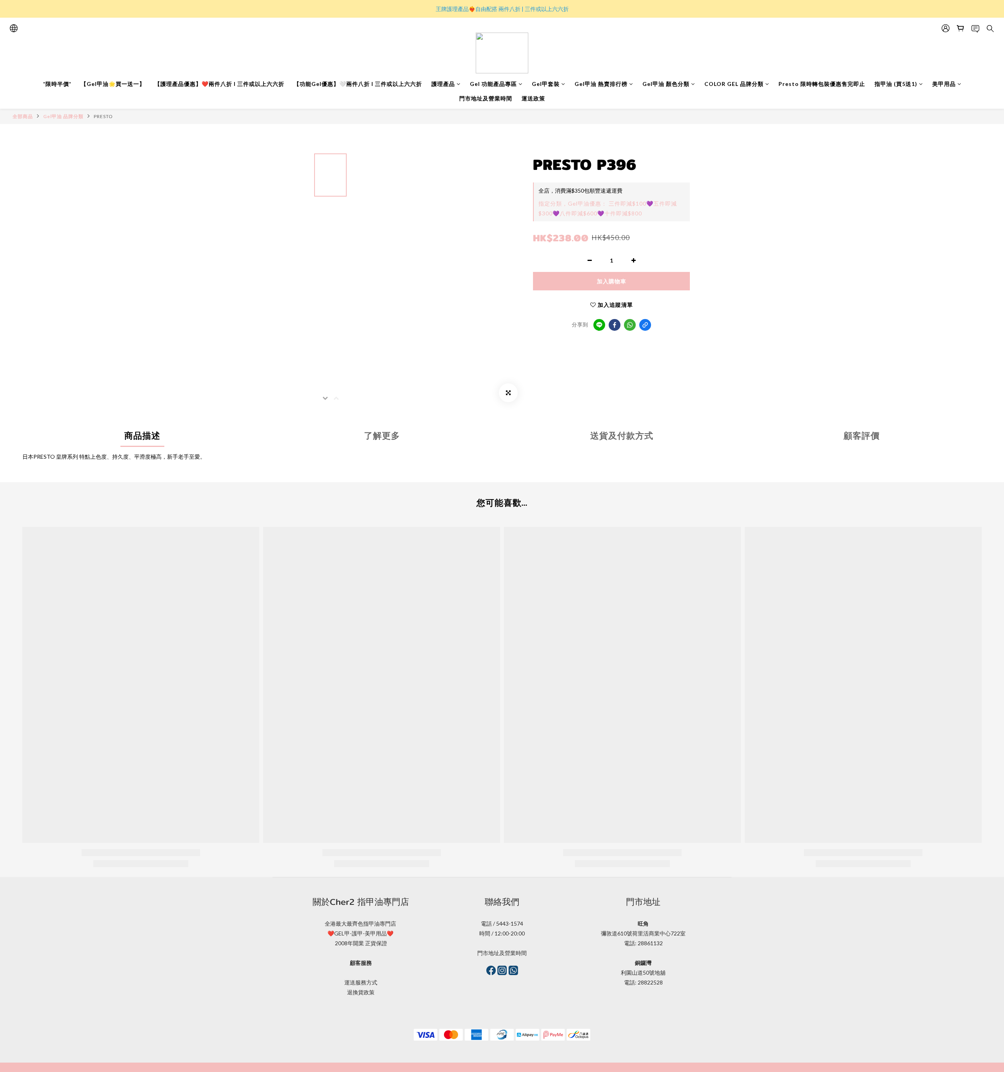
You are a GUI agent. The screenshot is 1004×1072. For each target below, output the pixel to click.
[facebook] (614, 325)
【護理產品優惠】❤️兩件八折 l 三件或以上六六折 (219, 83)
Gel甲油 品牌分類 (63, 116)
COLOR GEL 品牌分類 (734, 83)
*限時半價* (57, 83)
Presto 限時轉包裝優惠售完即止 (821, 83)
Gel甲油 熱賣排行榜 (601, 83)
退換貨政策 (361, 992)
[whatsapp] (630, 325)
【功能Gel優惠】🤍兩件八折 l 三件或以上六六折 (358, 83)
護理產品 (443, 83)
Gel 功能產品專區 (493, 83)
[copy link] (645, 325)
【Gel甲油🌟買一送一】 (113, 83)
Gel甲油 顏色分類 (665, 83)
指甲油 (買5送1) (896, 83)
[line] (599, 325)
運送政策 (533, 98)
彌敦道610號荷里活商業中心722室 (643, 933)
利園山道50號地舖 (643, 972)
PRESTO (103, 116)
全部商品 (23, 116)
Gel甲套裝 (546, 83)
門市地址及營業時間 (485, 98)
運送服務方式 (360, 982)
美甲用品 (944, 83)
